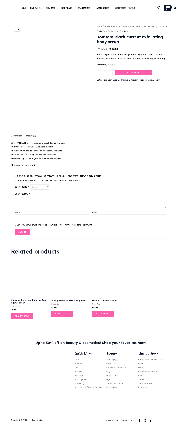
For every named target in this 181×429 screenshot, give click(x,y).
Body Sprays (81, 379)
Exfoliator (124, 31)
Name (18, 212)
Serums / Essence (114, 383)
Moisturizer (111, 375)
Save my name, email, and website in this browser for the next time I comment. (54, 224)
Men (77, 359)
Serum (141, 379)
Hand (140, 367)
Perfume (79, 371)
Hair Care (35, 8)
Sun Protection (145, 383)
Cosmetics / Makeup (125, 8)
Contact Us (126, 420)
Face (77, 367)
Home (24, 8)
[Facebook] (139, 420)
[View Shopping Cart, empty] (167, 8)
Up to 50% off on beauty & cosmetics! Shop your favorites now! (90, 342)
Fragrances (84, 8)
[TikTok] (151, 420)
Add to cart (134, 72)
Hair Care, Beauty (152, 80)
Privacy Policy (113, 420)
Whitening (79, 383)
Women (78, 363)
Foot (140, 363)
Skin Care (50, 8)
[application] (41, 8)
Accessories (102, 8)
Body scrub (121, 26)
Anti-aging (111, 359)
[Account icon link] (175, 8)
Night (108, 379)
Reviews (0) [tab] (30, 135)
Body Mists (111, 387)
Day (108, 371)
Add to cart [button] (22, 316)
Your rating (22, 186)
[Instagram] (145, 420)
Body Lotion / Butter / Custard (89, 387)
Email (95, 212)
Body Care (66, 8)
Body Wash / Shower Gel (150, 359)
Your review (22, 194)
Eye (140, 375)
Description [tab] (16, 135)
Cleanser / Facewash (116, 367)
